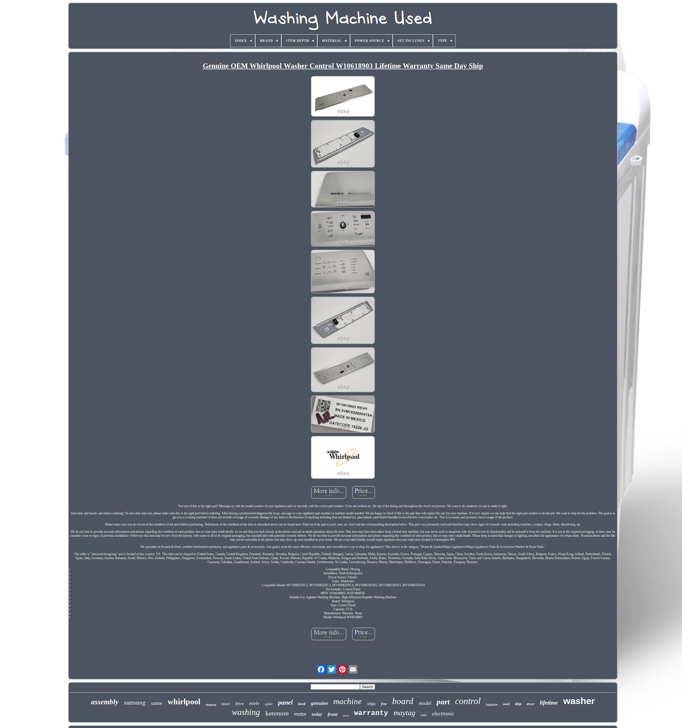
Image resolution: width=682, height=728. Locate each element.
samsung (135, 702)
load (302, 704)
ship (518, 704)
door (346, 715)
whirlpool (184, 701)
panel (285, 702)
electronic (443, 713)
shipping (211, 704)
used (506, 704)
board (402, 701)
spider (269, 704)
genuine (319, 703)
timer (225, 704)
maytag (404, 713)
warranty (371, 713)
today (317, 714)
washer (579, 700)
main (424, 715)
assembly (105, 702)
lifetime (549, 702)
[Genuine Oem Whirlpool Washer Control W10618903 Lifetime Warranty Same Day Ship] (343, 97)
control (468, 701)
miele (254, 703)
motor (300, 714)
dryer (530, 704)
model (425, 703)
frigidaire (492, 704)
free (384, 704)
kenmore (277, 713)
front (333, 714)
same (156, 703)
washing (246, 712)
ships (371, 703)
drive (239, 703)
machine (347, 701)
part (443, 701)
